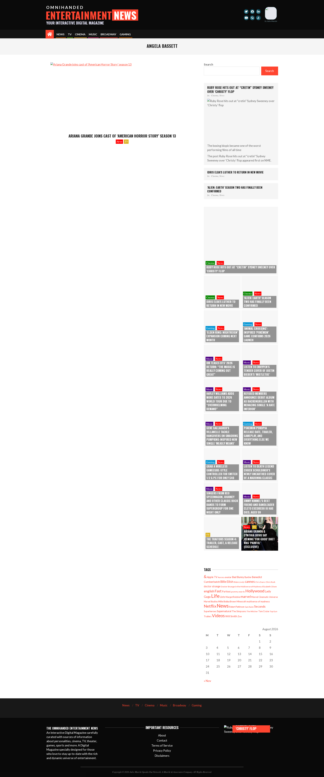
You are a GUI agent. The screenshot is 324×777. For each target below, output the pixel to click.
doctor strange (212, 586)
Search (208, 64)
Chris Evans (260, 582)
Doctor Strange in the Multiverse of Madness (241, 586)
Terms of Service (162, 745)
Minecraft (241, 601)
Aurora (221, 577)
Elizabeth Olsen (269, 586)
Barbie (248, 577)
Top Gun (273, 611)
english (209, 591)
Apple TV (212, 577)
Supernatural (224, 611)
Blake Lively (239, 582)
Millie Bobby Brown (227, 601)
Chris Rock (270, 582)
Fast (218, 591)
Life (215, 596)
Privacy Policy (162, 750)
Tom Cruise (263, 611)
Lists (222, 596)
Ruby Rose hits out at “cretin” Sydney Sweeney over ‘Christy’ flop (240, 89)
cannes (250, 581)
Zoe (240, 616)
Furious (226, 591)
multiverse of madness (258, 601)
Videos (218, 615)
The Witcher (252, 611)
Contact (162, 740)
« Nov (207, 681)
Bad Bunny (238, 577)
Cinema (214, 95)
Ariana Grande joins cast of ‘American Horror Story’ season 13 (122, 136)
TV (126, 141)
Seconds (259, 606)
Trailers (207, 616)
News (119, 141)
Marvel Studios (211, 601)
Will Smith (231, 616)
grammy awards (238, 592)
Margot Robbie (233, 597)
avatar (228, 577)
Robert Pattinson (237, 607)
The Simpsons (239, 611)
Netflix (210, 606)
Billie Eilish (226, 581)
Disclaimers (162, 755)
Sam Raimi (249, 607)
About (162, 735)
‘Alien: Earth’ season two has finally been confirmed (234, 189)
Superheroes (210, 611)
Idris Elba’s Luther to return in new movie (235, 172)
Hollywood (254, 590)
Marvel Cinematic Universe (264, 597)
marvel (246, 596)
